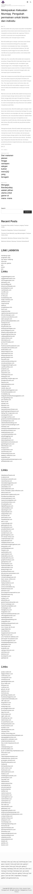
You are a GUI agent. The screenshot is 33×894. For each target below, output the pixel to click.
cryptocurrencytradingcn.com (10, 424)
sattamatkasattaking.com (9, 619)
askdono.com (5, 691)
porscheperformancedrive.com (10, 592)
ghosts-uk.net (5, 689)
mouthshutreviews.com (8, 502)
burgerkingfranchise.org (8, 334)
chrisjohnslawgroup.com (8, 577)
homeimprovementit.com (8, 479)
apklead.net (4, 658)
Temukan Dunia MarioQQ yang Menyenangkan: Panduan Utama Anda (16, 234)
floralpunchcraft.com (7, 380)
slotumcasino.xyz (6, 795)
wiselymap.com (6, 706)
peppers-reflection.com (8, 455)
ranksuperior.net (6, 438)
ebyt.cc (3, 745)
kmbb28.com (5, 648)
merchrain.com (5, 646)
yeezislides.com (6, 487)
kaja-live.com (5, 712)
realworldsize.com (6, 338)
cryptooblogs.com (6, 523)
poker (3, 267)
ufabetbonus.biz (6, 837)
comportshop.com (6, 816)
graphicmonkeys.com (7, 560)
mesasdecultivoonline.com (9, 347)
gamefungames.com (7, 535)
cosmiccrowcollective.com (9, 317)
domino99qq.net (6, 284)
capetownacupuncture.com (9, 313)
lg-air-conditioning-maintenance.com (12, 750)
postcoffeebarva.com (7, 330)
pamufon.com (5, 590)
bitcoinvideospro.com (7, 315)
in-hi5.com (4, 296)
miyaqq (24, 875)
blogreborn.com (6, 702)
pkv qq (22, 871)
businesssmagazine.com (8, 697)
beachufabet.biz (6, 625)
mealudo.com (5, 386)
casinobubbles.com (7, 508)
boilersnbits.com (6, 349)
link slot (16, 868)
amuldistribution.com (7, 529)
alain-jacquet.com (6, 319)
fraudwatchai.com (6, 519)
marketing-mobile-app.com (9, 378)
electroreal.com (6, 492)
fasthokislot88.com (7, 565)
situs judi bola (15, 864)
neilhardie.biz (5, 781)
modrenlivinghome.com (8, 640)
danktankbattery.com (7, 384)
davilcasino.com (6, 517)
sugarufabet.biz (6, 629)
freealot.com (5, 550)
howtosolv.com (5, 770)
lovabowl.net (5, 477)
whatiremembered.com (8, 741)
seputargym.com (6, 510)
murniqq (3, 868)
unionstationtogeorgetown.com (10, 544)
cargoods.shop (5, 311)
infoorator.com (5, 752)
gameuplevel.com (6, 525)
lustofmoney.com (6, 451)
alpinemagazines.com (7, 729)
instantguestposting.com (8, 824)
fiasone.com (5, 382)
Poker (3, 6)
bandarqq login (5, 255)
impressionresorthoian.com (9, 409)
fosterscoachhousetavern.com (10, 346)
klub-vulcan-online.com (8, 579)
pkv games (4, 149)
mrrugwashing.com (7, 397)
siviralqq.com (5, 407)
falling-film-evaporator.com (9, 413)
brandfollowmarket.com (8, 430)
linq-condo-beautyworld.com (10, 743)
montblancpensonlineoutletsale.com (12, 735)
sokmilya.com (5, 652)
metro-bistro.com (6, 768)
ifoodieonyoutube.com (8, 496)
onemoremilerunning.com (8, 361)
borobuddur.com (6, 531)
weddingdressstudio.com (8, 775)
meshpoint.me (5, 322)
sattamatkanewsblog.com (9, 422)
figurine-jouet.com (6, 635)
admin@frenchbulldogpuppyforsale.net (13, 5)
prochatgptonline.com (8, 708)
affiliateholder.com (6, 461)
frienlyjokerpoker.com (7, 724)
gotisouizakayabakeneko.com (10, 321)
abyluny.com (5, 654)
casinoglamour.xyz (6, 797)
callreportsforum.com (7, 650)
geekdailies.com (6, 644)
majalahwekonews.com (8, 278)
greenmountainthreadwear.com (10, 419)
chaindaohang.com (7, 747)
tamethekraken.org (7, 594)
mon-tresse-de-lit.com (8, 627)
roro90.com (4, 292)
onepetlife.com (5, 621)
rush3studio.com (6, 290)
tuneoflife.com (5, 457)
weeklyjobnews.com (7, 432)
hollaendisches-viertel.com (9, 758)
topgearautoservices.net (8, 633)
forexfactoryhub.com (7, 710)
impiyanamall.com (6, 512)
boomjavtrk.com (6, 656)
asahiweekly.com (6, 552)
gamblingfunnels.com (7, 681)
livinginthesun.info (6, 307)
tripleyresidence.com (7, 583)
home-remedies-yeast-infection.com (12, 490)
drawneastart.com (6, 563)
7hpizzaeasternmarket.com (9, 756)
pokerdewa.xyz (5, 802)
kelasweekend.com (7, 839)
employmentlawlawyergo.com (10, 812)
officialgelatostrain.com (8, 615)
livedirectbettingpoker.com (9, 390)
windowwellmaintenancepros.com (11, 459)
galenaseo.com (5, 808)
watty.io (3, 305)
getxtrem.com (5, 371)
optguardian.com (6, 513)
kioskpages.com (6, 608)
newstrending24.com (7, 835)
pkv (2, 265)
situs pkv (4, 261)
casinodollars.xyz (6, 799)
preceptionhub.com (7, 485)
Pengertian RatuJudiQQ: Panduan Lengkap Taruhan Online (14, 226)
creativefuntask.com (7, 538)
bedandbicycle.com (7, 556)
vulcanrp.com (5, 731)
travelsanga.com (6, 822)
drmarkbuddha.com (7, 749)
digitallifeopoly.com (7, 506)
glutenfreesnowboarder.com (9, 602)
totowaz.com (5, 426)
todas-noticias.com (7, 299)
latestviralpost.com (7, 351)
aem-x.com (4, 521)
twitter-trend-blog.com (8, 733)
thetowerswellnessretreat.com (10, 613)
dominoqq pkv (23, 862)
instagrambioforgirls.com (8, 365)
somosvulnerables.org (7, 587)
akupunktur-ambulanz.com (9, 739)
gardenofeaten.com (7, 357)
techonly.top (5, 693)
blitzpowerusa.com (7, 355)
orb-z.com (4, 344)
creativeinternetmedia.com (9, 699)
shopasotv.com (5, 820)
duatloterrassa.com (7, 588)
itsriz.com (4, 309)
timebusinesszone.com (8, 453)
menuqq (3, 862)
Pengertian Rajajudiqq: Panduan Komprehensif (13, 230)
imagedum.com (5, 612)
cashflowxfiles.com (7, 367)
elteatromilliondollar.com (8, 332)
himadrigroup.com (6, 718)
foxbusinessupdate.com (8, 392)
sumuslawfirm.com (6, 415)
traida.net (4, 764)
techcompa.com (6, 714)
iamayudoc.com (6, 546)
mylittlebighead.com (7, 548)
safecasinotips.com (7, 567)
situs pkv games (6, 263)
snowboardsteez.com (7, 363)
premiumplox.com (6, 777)
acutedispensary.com (7, 421)
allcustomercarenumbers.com (10, 573)
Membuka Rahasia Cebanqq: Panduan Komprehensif (15, 241)
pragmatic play (5, 257)
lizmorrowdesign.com (7, 604)
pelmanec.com (5, 282)
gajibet (3, 878)
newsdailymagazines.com (9, 483)
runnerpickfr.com (6, 677)
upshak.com (4, 403)
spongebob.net (5, 324)
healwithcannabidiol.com (8, 606)
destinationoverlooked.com (9, 442)
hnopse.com (5, 447)
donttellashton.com (7, 288)
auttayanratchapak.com (8, 328)
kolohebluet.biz (5, 785)
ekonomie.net (5, 825)
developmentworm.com (8, 829)
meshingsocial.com (7, 374)
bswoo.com (4, 845)
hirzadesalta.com (6, 504)
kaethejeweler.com (6, 617)
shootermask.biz (6, 787)
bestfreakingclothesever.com (10, 411)
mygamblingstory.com (8, 276)
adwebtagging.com (7, 436)
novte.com (4, 754)
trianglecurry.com (6, 610)
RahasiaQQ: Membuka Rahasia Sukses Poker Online (14, 238)
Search (3, 208)
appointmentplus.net (7, 827)
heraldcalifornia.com (7, 558)
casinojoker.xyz (6, 800)
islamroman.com (6, 720)
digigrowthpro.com (7, 674)
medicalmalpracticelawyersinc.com (11, 814)
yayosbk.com (5, 779)
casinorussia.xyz (6, 793)
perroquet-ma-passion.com (9, 638)
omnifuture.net (5, 679)
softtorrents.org (6, 585)
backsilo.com (5, 405)
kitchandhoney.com (7, 766)
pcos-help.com (5, 683)
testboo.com (5, 774)
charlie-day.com (6, 388)
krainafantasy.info (6, 297)
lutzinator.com (5, 596)
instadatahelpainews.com (8, 642)
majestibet (18, 875)
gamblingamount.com (7, 444)
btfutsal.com (5, 685)
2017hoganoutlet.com (7, 280)
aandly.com (4, 843)
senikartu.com (5, 301)
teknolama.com (5, 340)
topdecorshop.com (7, 818)
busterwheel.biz (6, 789)
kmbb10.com (5, 369)
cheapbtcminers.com (7, 542)
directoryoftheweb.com (8, 286)
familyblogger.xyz (6, 575)
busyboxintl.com (6, 326)
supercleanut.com (6, 554)
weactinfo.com (5, 372)
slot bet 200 (9, 875)
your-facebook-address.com (9, 637)
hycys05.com (5, 359)
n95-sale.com (5, 700)
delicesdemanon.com (7, 772)
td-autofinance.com (7, 722)
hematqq (10, 868)
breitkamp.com (5, 581)
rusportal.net (5, 303)
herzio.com (4, 294)
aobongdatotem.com (7, 488)
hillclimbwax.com (6, 446)
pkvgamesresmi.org (13, 878)
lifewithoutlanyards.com (8, 762)
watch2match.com (6, 806)
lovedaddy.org (5, 394)
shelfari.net (4, 791)
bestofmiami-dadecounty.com (10, 494)
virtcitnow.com (5, 704)
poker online (5, 866)
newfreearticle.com (7, 353)
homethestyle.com (6, 527)
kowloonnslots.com (7, 725)
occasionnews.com (7, 449)
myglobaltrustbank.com (8, 810)
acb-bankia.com (6, 399)
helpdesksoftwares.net (8, 475)
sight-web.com (5, 716)
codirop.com (5, 687)
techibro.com (5, 727)
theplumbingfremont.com (8, 833)
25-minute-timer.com (7, 537)
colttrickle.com (5, 675)
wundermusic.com (6, 533)
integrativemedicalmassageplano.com (12, 396)
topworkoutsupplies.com (8, 500)
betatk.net (4, 841)
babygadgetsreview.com (8, 737)
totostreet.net (5, 515)
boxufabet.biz (5, 631)
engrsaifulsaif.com (6, 540)
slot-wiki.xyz (5, 804)
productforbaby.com (7, 342)
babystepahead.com (7, 440)
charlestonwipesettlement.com (10, 428)
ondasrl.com (5, 598)
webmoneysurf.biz (6, 783)
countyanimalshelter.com (8, 434)
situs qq (9, 862)
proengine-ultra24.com (8, 760)
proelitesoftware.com (7, 571)
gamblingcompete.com (8, 695)
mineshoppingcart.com (8, 498)
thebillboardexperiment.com (9, 623)
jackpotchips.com (6, 569)
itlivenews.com (5, 831)
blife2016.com (5, 600)
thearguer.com (5, 376)
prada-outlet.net (6, 672)
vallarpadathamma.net (8, 336)
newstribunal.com (6, 481)
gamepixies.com (6, 562)
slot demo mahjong (7, 259)
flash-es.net (4, 401)
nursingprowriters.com (8, 417)
